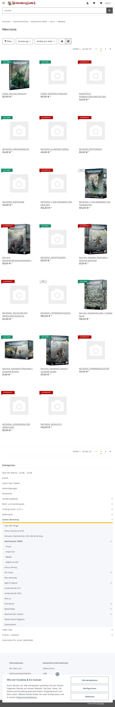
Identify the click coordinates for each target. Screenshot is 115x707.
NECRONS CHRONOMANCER (15, 149)
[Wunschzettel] (94, 3)
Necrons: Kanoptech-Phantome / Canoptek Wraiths (17, 370)
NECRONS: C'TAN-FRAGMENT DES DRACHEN (56, 203)
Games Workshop (10, 519)
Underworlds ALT (12, 588)
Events (5, 478)
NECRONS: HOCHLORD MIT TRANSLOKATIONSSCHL (15, 314)
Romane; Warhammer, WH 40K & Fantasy (23, 536)
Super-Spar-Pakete (11, 483)
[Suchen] (109, 10)
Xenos (9, 557)
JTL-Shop (100, 703)
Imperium (10, 551)
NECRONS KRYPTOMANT (90, 149)
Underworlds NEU (12, 593)
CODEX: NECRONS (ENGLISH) (54, 93)
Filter (9, 41)
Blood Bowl (9, 609)
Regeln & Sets (12, 562)
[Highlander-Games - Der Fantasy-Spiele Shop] (21, 3)
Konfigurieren (89, 688)
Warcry (7, 598)
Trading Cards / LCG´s (12, 509)
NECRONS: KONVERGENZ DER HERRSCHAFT (16, 426)
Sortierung (23, 41)
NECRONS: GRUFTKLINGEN (53, 257)
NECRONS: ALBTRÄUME (13, 202)
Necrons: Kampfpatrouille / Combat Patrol (95, 314)
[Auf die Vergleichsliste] (24, 63)
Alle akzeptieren (89, 680)
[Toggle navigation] (3, 2)
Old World (9, 603)
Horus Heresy (10, 567)
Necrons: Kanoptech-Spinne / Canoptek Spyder (54, 370)
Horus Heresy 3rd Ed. (14, 531)
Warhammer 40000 (13, 541)
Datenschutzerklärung (26, 697)
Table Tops (7, 629)
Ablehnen (89, 696)
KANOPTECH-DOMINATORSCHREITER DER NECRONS (92, 95)
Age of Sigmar (11, 583)
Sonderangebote (10, 498)
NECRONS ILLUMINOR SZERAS (55, 149)
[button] (87, 3)
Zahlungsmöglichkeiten (20, 673)
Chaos (8, 546)
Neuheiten (7, 493)
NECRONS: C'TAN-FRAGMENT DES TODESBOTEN (95, 203)
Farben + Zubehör (10, 635)
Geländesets (10, 624)
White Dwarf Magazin (14, 619)
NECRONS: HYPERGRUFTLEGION (55, 313)
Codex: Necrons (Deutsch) (14, 93)
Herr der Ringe (11, 525)
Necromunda (10, 577)
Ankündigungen (9, 488)
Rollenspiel (7, 514)
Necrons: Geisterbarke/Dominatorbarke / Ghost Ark (17, 259)
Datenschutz (49, 668)
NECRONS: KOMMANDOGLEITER (94, 368)
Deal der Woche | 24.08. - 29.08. (17, 472)
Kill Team (8, 572)
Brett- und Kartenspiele (13, 504)
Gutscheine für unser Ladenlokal (17, 640)
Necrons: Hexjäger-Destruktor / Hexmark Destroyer (93, 259)
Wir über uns (15, 668)
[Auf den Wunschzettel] (31, 63)
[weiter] (110, 49)
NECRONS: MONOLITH (51, 424)
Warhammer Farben (13, 614)
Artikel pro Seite (44, 41)
